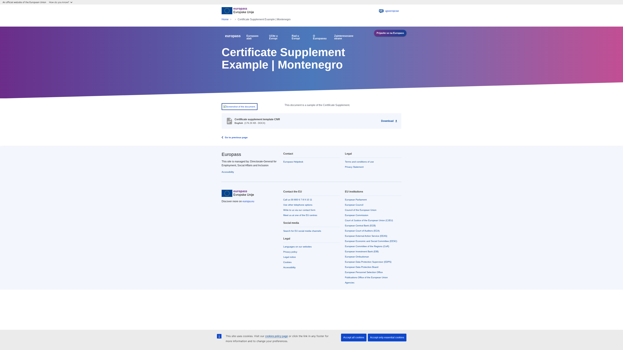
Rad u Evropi (296, 37)
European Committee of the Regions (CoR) (367, 246)
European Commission (356, 215)
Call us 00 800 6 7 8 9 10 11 (297, 199)
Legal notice (289, 257)
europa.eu (248, 201)
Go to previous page (236, 137)
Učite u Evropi (273, 37)
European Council (354, 205)
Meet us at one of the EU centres (300, 215)
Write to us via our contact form (299, 210)
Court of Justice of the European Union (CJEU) (369, 220)
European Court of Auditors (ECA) (362, 230)
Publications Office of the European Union (366, 277)
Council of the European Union (360, 210)
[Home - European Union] (238, 11)
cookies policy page (276, 336)
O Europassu (320, 37)
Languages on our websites (297, 246)
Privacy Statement (354, 167)
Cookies (287, 262)
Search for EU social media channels (302, 231)
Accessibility (228, 172)
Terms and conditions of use (359, 161)
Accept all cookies (353, 337)
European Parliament (356, 199)
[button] (239, 106)
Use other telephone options (297, 205)
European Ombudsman (357, 256)
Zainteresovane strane (343, 37)
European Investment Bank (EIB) (362, 251)
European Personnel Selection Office (364, 272)
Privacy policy (290, 252)
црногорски (389, 11)
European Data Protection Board (361, 267)
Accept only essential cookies (387, 337)
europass (233, 36)
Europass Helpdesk (293, 161)
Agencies (349, 282)
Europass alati (252, 37)
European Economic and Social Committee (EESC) (371, 241)
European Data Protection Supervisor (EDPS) (368, 262)
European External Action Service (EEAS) (366, 236)
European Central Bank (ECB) (360, 225)
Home (225, 19)
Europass (231, 154)
